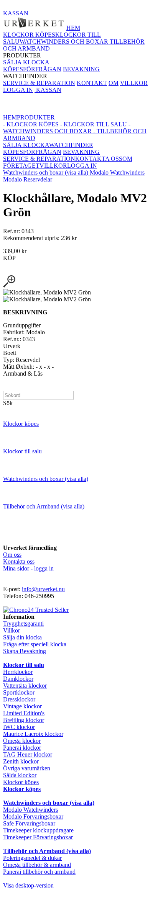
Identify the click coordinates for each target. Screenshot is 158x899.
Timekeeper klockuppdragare (38, 830)
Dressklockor (19, 699)
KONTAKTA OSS (98, 158)
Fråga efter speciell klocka (34, 644)
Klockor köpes (21, 423)
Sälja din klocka (22, 637)
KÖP (9, 258)
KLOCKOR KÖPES (29, 34)
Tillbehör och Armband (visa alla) (43, 506)
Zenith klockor (21, 761)
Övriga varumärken (26, 768)
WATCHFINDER (51, 72)
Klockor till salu (22, 451)
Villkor (11, 630)
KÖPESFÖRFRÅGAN (32, 69)
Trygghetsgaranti (23, 623)
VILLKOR (134, 83)
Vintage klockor (22, 706)
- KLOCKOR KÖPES (31, 124)
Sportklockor (19, 692)
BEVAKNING (81, 69)
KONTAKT (92, 83)
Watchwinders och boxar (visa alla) (46, 172)
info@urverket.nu (43, 589)
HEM (73, 28)
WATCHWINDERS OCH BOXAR (65, 41)
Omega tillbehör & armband (37, 864)
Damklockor (18, 678)
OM (113, 83)
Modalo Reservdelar (27, 179)
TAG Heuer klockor (27, 754)
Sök (8, 403)
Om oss (12, 554)
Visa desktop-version (28, 885)
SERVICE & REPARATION (39, 83)
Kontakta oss (19, 561)
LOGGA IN (18, 90)
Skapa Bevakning (24, 651)
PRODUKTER (74, 45)
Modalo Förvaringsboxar (33, 816)
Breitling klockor (23, 720)
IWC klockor (19, 727)
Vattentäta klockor (25, 685)
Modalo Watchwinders (117, 172)
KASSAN (15, 13)
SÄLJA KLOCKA (26, 62)
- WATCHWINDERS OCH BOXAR (66, 127)
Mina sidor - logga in (28, 568)
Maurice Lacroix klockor (33, 734)
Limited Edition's (23, 713)
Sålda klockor (19, 775)
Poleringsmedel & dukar (32, 858)
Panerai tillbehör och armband (39, 871)
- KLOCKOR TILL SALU (93, 124)
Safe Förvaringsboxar (29, 823)
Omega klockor (22, 740)
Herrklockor (18, 672)
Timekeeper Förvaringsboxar (38, 837)
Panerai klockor (22, 747)
